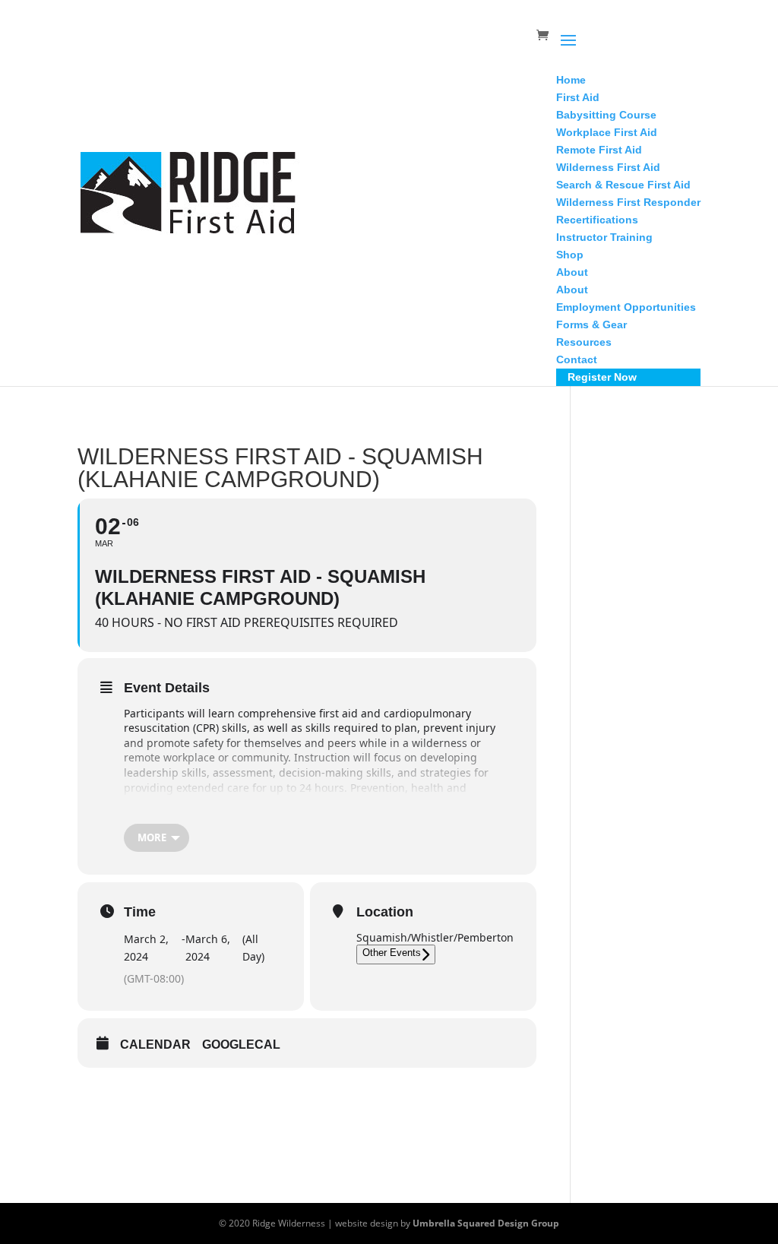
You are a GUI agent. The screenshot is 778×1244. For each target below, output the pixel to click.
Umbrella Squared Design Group (486, 1223)
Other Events (391, 952)
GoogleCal (241, 1044)
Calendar (155, 1044)
